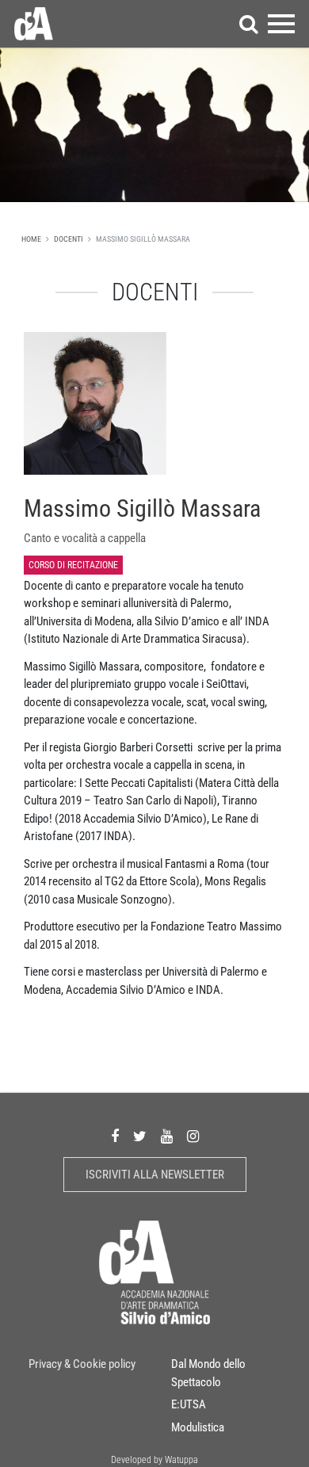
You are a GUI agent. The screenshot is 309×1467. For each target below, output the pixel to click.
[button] (248, 23)
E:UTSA (188, 1404)
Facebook (115, 1137)
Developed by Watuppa (154, 1459)
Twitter (140, 1137)
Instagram (193, 1137)
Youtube (167, 1137)
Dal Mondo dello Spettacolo (208, 1373)
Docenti (68, 239)
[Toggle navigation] (281, 23)
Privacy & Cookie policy (82, 1364)
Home (31, 239)
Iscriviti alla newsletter (155, 1174)
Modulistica (197, 1427)
